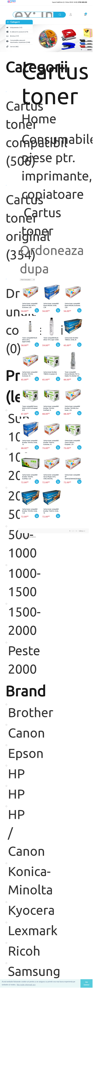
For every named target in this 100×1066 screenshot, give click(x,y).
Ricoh (12, 951)
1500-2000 (12, 621)
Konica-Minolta (12, 880)
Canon (12, 733)
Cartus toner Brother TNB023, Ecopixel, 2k (50, 373)
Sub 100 (12, 427)
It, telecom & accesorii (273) (19, 32)
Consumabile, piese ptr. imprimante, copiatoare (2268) (20, 41)
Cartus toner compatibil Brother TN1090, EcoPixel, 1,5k (29, 476)
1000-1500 (12, 582)
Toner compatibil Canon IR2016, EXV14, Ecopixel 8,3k (30, 408)
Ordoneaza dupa (52, 259)
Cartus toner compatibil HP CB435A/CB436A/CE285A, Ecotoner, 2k (73, 477)
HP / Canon (12, 832)
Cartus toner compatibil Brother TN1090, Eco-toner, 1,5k (72, 408)
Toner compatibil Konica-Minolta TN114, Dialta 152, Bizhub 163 (72, 374)
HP (12, 773)
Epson (12, 753)
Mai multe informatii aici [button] (26, 985)
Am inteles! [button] (86, 983)
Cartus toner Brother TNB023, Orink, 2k (71, 338)
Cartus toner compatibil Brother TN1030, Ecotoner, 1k (29, 374)
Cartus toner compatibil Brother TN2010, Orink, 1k (51, 511)
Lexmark (12, 930)
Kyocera (12, 910)
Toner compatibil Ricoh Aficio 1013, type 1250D (51, 338)
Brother (12, 712)
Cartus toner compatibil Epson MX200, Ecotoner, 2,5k (72, 305)
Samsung (12, 971)
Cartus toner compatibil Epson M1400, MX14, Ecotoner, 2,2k (29, 305)
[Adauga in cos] (37, 310)
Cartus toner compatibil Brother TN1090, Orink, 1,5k (29, 511)
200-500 (12, 504)
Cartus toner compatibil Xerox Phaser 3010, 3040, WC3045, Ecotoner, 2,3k (51, 477)
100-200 (12, 466)
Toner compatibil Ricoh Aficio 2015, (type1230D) (29, 339)
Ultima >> (82, 531)
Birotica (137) (14, 36)
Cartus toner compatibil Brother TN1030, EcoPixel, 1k (51, 408)
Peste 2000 (12, 659)
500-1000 (12, 543)
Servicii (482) (14, 46)
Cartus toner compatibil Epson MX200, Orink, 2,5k (51, 305)
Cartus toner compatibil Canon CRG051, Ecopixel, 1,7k (72, 442)
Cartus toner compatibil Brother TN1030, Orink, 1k (29, 442)
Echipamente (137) (16, 27)
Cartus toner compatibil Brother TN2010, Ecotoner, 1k (51, 442)
